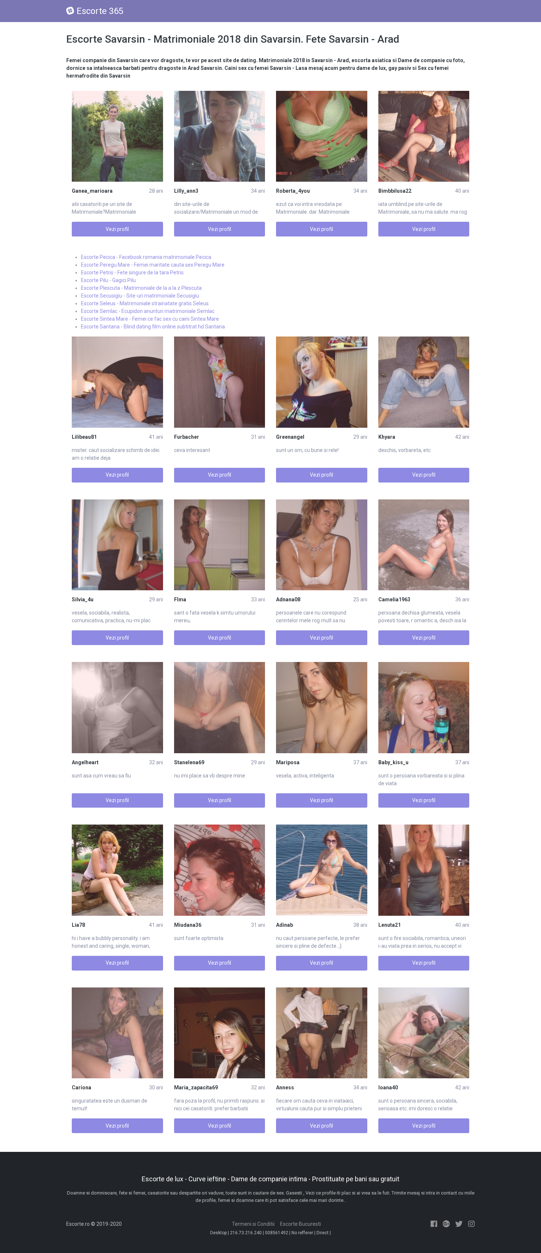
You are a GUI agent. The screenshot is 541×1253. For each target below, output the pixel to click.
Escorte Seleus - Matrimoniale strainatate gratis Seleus (145, 303)
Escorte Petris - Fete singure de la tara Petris (132, 272)
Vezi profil (117, 229)
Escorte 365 (100, 11)
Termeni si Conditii (253, 1224)
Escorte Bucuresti (300, 1224)
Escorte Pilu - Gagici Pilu (108, 280)
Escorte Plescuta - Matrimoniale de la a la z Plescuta (141, 288)
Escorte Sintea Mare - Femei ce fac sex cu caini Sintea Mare (150, 319)
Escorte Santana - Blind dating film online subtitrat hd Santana (153, 327)
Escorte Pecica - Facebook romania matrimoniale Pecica (146, 257)
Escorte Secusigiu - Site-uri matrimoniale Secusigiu (140, 296)
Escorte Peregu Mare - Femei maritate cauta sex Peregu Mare (152, 265)
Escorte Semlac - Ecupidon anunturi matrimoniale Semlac (148, 311)
